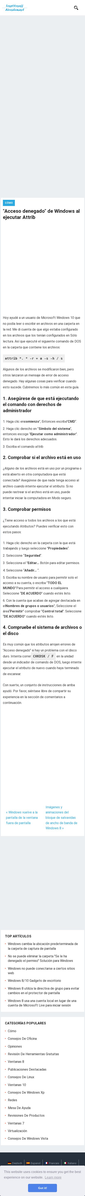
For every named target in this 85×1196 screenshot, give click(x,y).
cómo (12, 1031)
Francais (54, 1163)
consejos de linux (21, 1077)
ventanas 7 (16, 1123)
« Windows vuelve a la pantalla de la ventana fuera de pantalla (22, 817)
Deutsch (17, 1163)
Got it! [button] (42, 1188)
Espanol (35, 1163)
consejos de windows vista (28, 1138)
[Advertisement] (42, 59)
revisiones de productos (26, 1115)
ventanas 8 (16, 1062)
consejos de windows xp (26, 1092)
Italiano (72, 1163)
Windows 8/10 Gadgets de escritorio (34, 981)
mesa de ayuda (19, 1108)
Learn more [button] (53, 1177)
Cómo (9, 202)
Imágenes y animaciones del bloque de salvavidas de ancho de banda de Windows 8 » (61, 817)
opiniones (15, 1046)
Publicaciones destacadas (27, 1069)
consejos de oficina (22, 1039)
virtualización (17, 1131)
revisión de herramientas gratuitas (33, 1054)
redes (12, 1100)
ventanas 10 (17, 1085)
